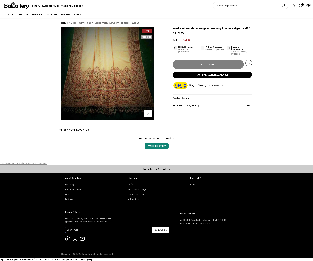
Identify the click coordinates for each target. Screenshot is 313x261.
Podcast (69, 199)
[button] (201, 85)
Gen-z (77, 14)
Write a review (156, 146)
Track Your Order (136, 194)
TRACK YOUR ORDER (71, 5)
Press (67, 194)
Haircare (37, 14)
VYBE (56, 5)
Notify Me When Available (212, 74)
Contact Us (195, 184)
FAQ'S (130, 184)
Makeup (9, 14)
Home (64, 23)
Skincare (22, 14)
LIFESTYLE (52, 14)
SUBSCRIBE (161, 229)
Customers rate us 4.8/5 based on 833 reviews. (23, 163)
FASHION (47, 5)
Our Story (69, 184)
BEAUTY (36, 5)
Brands (65, 14)
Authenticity (133, 199)
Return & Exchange (137, 189)
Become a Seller (73, 189)
